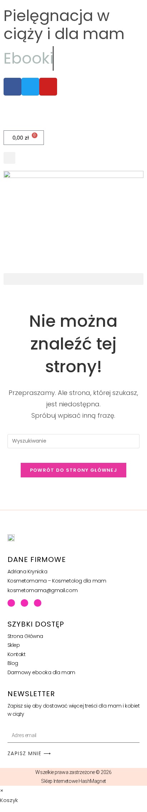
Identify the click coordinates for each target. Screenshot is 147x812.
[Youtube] (24, 603)
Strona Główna (25, 636)
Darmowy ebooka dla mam (41, 672)
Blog (12, 663)
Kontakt (16, 654)
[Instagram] (37, 603)
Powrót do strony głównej (73, 470)
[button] (9, 158)
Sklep (13, 645)
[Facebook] (11, 603)
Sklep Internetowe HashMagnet (73, 781)
